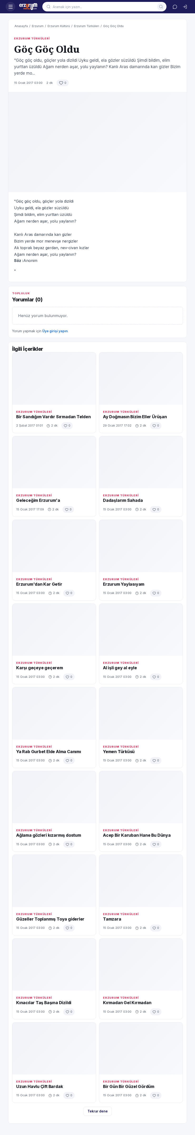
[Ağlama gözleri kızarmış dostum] (54, 797)
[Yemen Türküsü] (141, 713)
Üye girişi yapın (55, 331)
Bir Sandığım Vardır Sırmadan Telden (53, 416)
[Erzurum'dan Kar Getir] (54, 546)
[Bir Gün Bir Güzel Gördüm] (141, 1048)
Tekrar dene (98, 1111)
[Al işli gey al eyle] (141, 630)
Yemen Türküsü (119, 751)
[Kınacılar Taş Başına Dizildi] (54, 965)
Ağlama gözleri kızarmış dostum (48, 835)
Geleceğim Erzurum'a (38, 500)
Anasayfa (21, 26)
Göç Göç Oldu (113, 26)
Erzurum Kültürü (59, 26)
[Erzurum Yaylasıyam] (141, 546)
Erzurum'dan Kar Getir (39, 584)
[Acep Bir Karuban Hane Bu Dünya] (141, 797)
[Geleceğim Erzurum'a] (54, 462)
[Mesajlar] (174, 6)
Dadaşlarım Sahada (123, 500)
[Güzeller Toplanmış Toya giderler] (54, 881)
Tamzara (112, 919)
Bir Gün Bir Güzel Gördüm (128, 1086)
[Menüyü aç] (10, 6)
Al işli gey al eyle (120, 667)
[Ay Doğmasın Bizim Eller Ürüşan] (141, 378)
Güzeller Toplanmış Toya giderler (50, 919)
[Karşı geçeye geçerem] (54, 630)
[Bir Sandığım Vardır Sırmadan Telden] (54, 378)
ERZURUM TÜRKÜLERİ (32, 38)
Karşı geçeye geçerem (39, 667)
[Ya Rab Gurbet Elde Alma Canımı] (54, 713)
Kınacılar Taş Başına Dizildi (43, 1002)
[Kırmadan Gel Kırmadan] (141, 965)
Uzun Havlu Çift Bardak (39, 1086)
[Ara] (161, 6)
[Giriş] (184, 6)
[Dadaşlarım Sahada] (141, 462)
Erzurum (38, 26)
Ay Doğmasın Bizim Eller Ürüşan (135, 416)
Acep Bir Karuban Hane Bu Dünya (137, 835)
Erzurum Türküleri (86, 26)
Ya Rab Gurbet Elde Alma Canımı (48, 751)
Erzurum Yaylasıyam (123, 584)
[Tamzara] (141, 881)
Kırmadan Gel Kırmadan (127, 1002)
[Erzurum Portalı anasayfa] (29, 6)
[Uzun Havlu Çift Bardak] (54, 1048)
